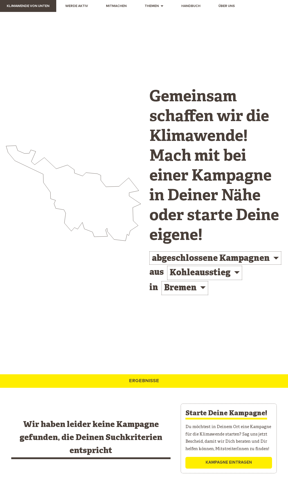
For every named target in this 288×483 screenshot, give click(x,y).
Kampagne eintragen (229, 463)
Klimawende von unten (28, 6)
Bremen (180, 288)
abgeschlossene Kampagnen (211, 258)
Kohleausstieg (200, 273)
